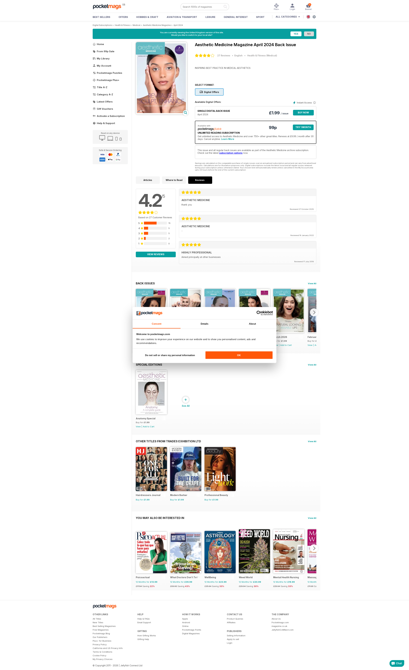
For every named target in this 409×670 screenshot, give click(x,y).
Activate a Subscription (111, 116)
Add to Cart (286, 345)
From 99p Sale (105, 51)
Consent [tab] (156, 323)
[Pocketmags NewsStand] (109, 6)
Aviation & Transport (182, 17)
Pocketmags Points (191, 629)
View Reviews (155, 254)
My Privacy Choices (102, 659)
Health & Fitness (122, 25)
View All (312, 283)
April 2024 (178, 25)
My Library (103, 58)
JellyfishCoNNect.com (282, 629)
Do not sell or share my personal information (170, 355)
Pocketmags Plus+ (108, 80)
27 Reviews (223, 55)
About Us (276, 618)
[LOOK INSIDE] (161, 113)
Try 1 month (303, 127)
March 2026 (280, 337)
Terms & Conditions (102, 652)
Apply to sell (233, 639)
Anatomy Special (145, 418)
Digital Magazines (191, 633)
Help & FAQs (143, 618)
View (310, 345)
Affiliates (231, 622)
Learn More (227, 139)
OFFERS (123, 17)
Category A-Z (105, 94)
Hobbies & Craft (147, 17)
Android (186, 622)
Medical (136, 25)
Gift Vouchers (105, 108)
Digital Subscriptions (102, 25)
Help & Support (106, 123)
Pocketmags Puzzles (109, 72)
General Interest (236, 17)
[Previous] (138, 548)
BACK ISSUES (145, 283)
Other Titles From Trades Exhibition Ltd (168, 441)
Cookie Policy (99, 655)
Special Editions (149, 364)
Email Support (144, 622)
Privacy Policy (100, 644)
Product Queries (235, 618)
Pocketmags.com (280, 622)
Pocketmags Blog (101, 633)
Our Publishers (100, 637)
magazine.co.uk (279, 626)
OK (239, 355)
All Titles (97, 618)
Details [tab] (204, 323)
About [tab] (252, 323)
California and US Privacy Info (108, 648)
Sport (260, 17)
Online (185, 626)
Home (100, 44)
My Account (104, 65)
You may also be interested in (160, 517)
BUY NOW (303, 112)
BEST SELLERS (101, 17)
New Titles (98, 622)
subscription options (231, 153)
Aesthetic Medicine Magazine (157, 25)
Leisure (210, 17)
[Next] (314, 312)
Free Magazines (101, 629)
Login (229, 643)
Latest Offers (105, 101)
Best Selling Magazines (104, 626)
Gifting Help (143, 639)
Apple (185, 618)
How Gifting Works (146, 635)
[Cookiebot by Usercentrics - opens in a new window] (259, 313)
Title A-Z (102, 87)
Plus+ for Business (102, 641)
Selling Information (236, 635)
